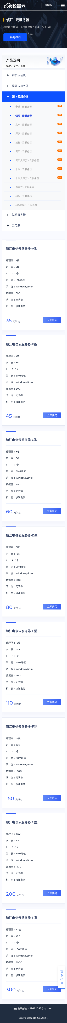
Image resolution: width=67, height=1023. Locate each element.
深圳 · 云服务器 (23, 133)
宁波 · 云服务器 (23, 106)
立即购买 (52, 319)
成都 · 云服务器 (23, 142)
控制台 (48, 5)
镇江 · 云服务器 (23, 115)
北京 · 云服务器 (23, 124)
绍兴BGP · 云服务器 (26, 205)
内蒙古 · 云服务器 (24, 187)
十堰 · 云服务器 (23, 169)
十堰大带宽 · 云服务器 (27, 178)
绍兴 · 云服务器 (23, 196)
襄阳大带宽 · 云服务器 (27, 160)
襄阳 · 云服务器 (23, 151)
